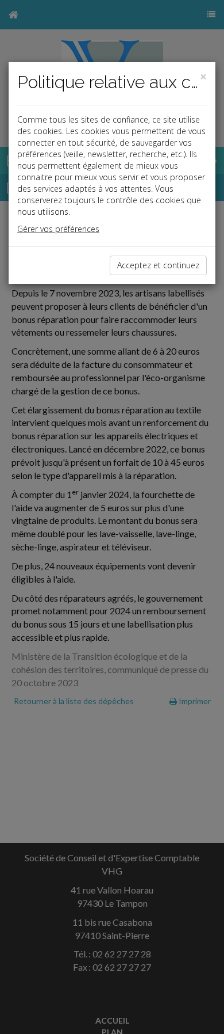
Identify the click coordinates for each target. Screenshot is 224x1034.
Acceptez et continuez (158, 265)
